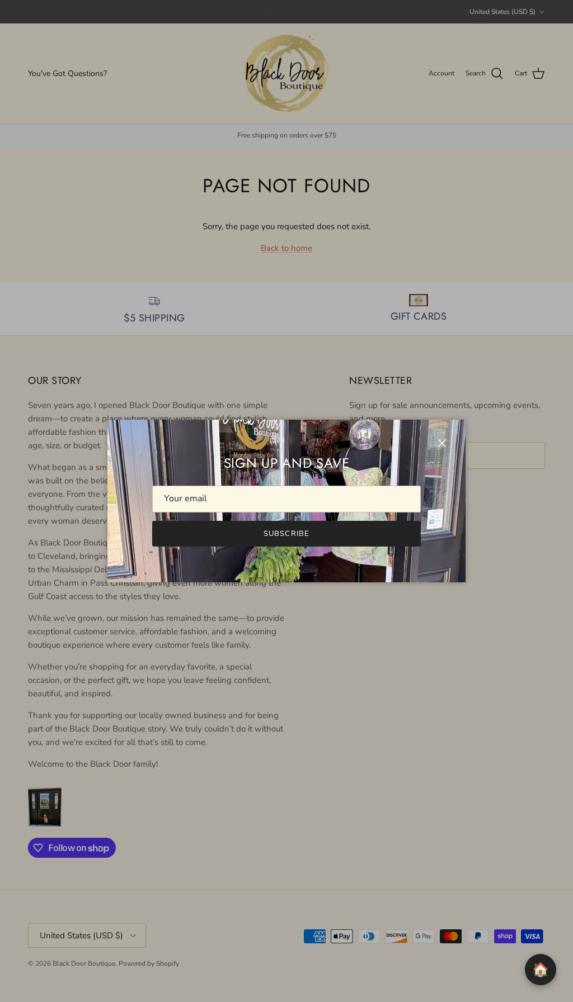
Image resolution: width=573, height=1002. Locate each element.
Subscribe (286, 534)
